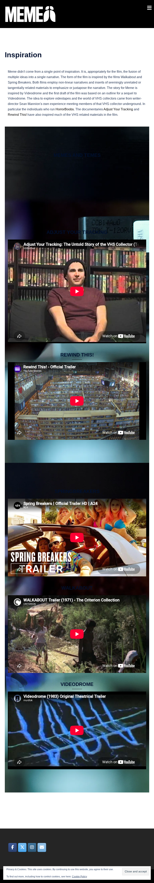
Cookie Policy (79, 876)
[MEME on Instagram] (32, 847)
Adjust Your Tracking (118, 109)
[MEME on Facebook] (12, 847)
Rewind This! (17, 114)
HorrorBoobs (65, 109)
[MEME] (30, 13)
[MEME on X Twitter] (22, 847)
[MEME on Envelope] (41, 847)
